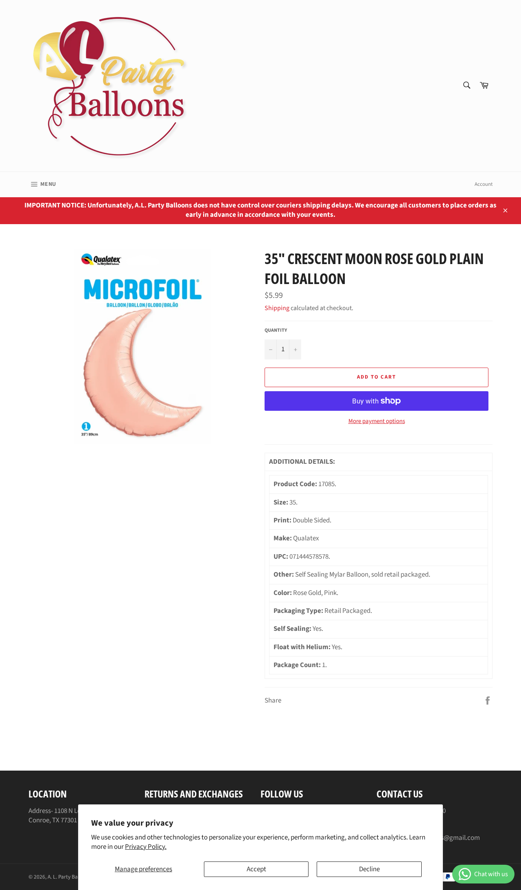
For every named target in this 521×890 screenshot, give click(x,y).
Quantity (276, 330)
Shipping (277, 308)
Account (484, 184)
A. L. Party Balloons (69, 877)
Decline (369, 869)
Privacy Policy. (145, 847)
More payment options (376, 421)
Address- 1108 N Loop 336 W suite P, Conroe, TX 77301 (77, 815)
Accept (256, 869)
